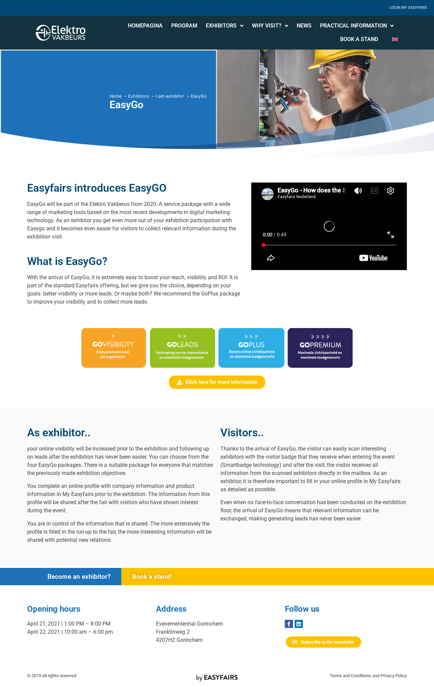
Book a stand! (152, 576)
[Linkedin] (299, 624)
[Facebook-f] (289, 624)
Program (184, 25)
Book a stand (359, 39)
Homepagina (145, 25)
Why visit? (266, 25)
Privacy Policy (393, 675)
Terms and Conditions (350, 675)
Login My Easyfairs (408, 7)
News (304, 25)
